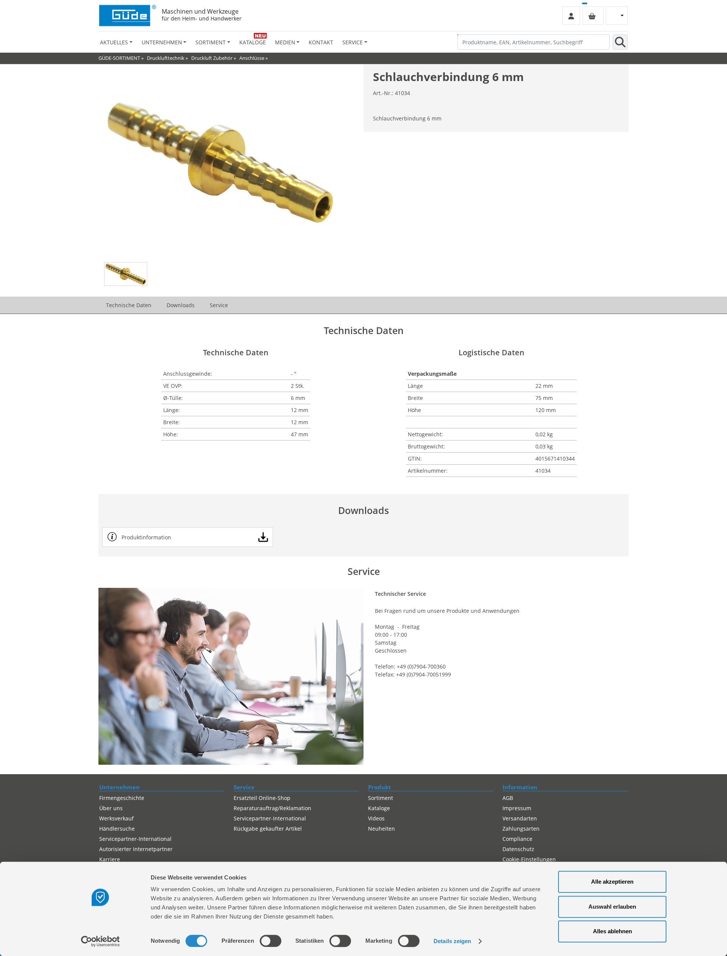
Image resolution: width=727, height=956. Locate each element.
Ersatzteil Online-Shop (262, 797)
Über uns (111, 808)
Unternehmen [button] (162, 42)
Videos (376, 818)
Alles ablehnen (612, 931)
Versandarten (519, 818)
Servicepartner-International (135, 838)
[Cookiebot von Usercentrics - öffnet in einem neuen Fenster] (100, 941)
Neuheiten (381, 828)
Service (219, 305)
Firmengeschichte (121, 797)
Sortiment (380, 797)
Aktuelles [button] (114, 42)
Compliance (517, 838)
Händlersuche (117, 828)
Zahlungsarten (521, 828)
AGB (507, 797)
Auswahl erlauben (612, 906)
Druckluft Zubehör (211, 58)
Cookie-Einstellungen (529, 859)
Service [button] (352, 42)
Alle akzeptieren (612, 881)
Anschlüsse (251, 58)
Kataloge (252, 42)
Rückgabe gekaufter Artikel (268, 828)
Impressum (516, 808)
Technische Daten (128, 305)
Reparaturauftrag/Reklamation (272, 808)
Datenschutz (518, 849)
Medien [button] (285, 42)
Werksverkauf (116, 818)
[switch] (270, 941)
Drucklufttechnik (165, 58)
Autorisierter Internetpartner (136, 849)
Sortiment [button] (210, 42)
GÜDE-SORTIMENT (119, 58)
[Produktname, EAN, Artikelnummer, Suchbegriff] (620, 42)
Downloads (181, 305)
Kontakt (321, 42)
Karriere (109, 859)
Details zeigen (452, 941)
